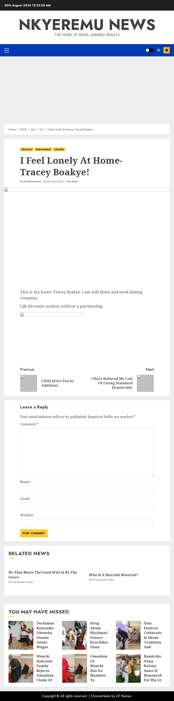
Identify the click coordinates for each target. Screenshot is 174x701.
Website (26, 515)
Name (25, 481)
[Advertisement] (87, 88)
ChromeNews (101, 696)
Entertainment (43, 149)
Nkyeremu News (87, 25)
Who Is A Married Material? (113, 575)
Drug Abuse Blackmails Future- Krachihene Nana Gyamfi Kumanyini (100, 640)
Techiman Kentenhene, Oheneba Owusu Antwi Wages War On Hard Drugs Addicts (47, 644)
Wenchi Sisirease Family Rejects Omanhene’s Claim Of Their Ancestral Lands (47, 675)
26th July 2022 (55, 181)
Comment (29, 424)
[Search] (158, 50)
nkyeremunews (32, 181)
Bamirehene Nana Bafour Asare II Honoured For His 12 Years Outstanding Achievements (157, 675)
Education (26, 149)
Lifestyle (59, 149)
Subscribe (166, 50)
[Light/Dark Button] (149, 50)
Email (24, 498)
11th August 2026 (22, 582)
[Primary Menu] (6, 50)
